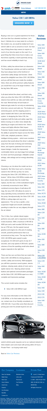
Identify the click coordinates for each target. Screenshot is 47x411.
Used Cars (4, 385)
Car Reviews (5, 390)
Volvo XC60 (42, 203)
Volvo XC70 (42, 193)
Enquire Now (23, 23)
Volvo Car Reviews (13, 353)
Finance (4, 387)
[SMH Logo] (6, 9)
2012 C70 (41, 297)
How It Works (5, 382)
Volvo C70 (41, 206)
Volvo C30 (41, 200)
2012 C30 (41, 294)
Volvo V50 (41, 187)
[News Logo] (15, 9)
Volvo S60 (41, 184)
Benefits (4, 392)
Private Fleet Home (23, 3)
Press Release (26, 8)
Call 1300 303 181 (40, 8)
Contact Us (5, 395)
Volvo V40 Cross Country (41, 303)
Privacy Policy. (21, 403)
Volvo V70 (41, 190)
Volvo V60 (41, 288)
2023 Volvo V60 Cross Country (41, 178)
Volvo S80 (41, 209)
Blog (17, 385)
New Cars (4, 379)
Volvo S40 (41, 45)
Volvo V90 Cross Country (41, 101)
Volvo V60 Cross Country (41, 56)
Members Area (20, 374)
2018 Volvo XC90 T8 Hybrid (41, 127)
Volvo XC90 (42, 196)
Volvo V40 (41, 291)
